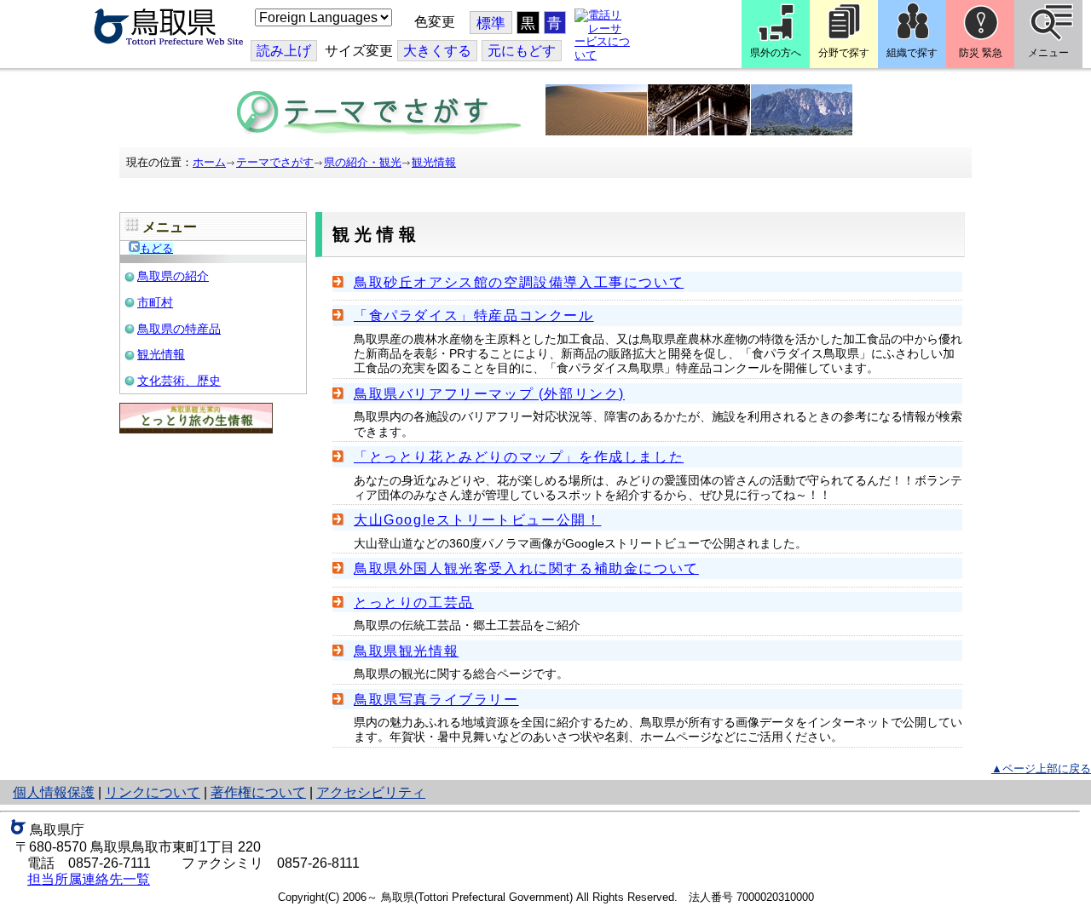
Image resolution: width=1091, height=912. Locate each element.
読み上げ (284, 50)
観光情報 (434, 162)
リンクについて (152, 792)
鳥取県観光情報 (406, 651)
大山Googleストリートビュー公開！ (477, 520)
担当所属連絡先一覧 (88, 879)
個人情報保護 (54, 792)
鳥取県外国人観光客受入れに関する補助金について (526, 568)
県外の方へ (775, 53)
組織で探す (912, 53)
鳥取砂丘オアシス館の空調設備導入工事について (519, 282)
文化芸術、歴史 (179, 380)
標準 (490, 23)
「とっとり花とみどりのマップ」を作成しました (519, 457)
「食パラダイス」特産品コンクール (474, 315)
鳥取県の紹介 (173, 276)
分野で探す (843, 53)
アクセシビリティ (370, 792)
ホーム (209, 162)
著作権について (258, 792)
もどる (156, 248)
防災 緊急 (980, 53)
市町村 (155, 302)
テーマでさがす (275, 162)
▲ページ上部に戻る (1041, 768)
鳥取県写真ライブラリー (436, 699)
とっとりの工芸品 (414, 602)
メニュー (1048, 53)
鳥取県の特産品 (179, 329)
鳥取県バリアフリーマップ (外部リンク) (489, 394)
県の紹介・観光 (362, 162)
